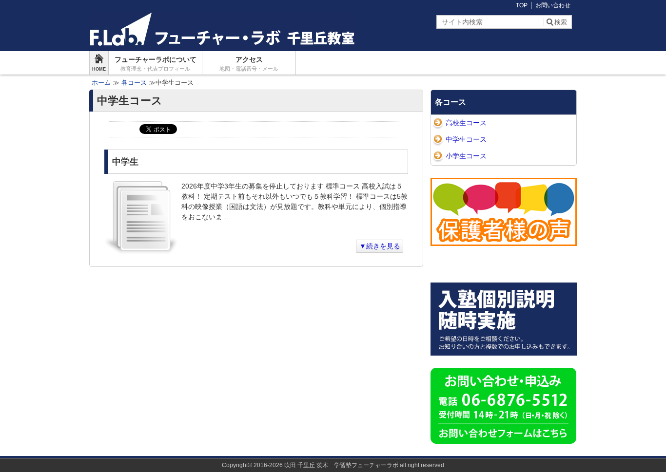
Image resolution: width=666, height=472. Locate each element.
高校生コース (466, 123)
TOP (522, 5)
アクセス (248, 64)
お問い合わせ (552, 5)
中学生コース (466, 139)
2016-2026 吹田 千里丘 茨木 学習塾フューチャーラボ (326, 465)
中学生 (125, 162)
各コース (450, 102)
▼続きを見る (379, 246)
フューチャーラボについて (155, 64)
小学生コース (466, 156)
